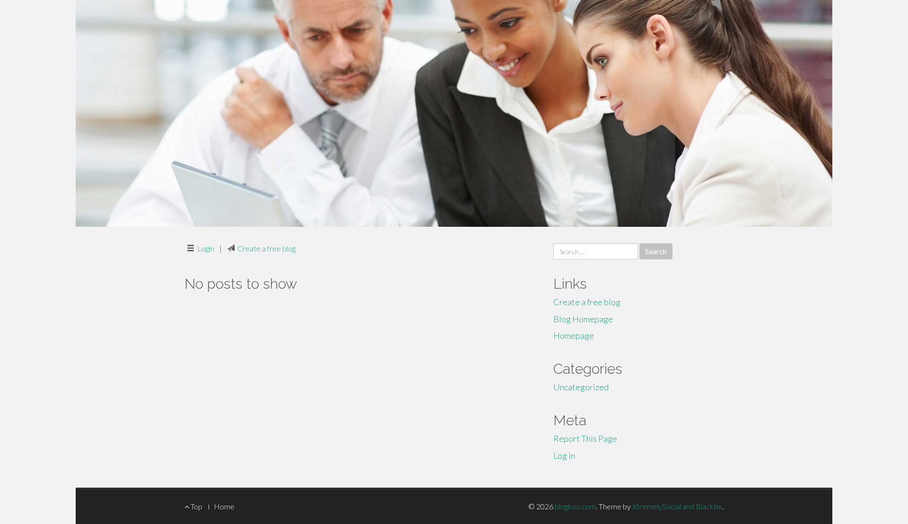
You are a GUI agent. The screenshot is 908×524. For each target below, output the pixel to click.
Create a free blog (266, 248)
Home (224, 506)
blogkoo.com (575, 506)
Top (195, 506)
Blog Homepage (583, 319)
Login (205, 248)
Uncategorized (581, 387)
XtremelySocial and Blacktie (677, 506)
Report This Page (585, 438)
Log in (564, 455)
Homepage (573, 335)
